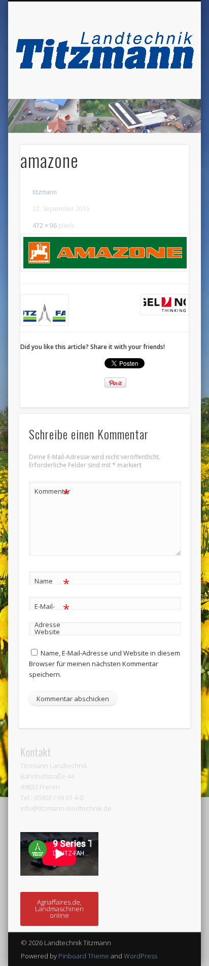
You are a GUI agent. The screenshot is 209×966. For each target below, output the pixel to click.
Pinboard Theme (83, 955)
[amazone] (104, 252)
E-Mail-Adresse (51, 614)
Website (47, 631)
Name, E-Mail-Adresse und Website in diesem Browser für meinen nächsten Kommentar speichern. (104, 663)
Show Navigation (164, 91)
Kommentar (52, 492)
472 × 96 (44, 225)
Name (51, 582)
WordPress (140, 955)
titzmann (44, 192)
